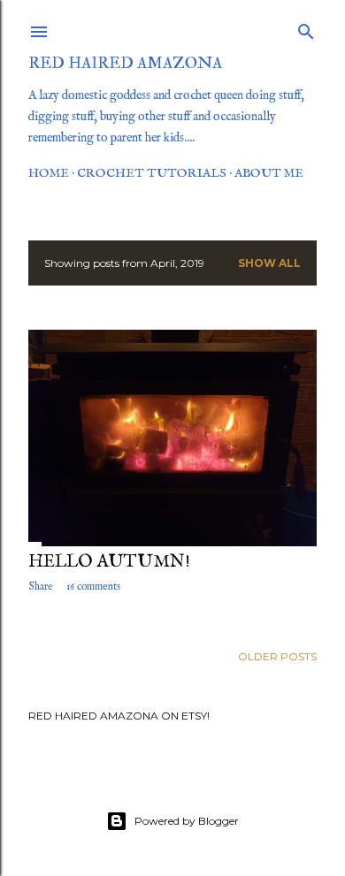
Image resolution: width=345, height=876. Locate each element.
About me (268, 173)
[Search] (306, 28)
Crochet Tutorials (151, 173)
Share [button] (40, 586)
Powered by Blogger (186, 820)
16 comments (93, 586)
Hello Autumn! (109, 562)
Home (48, 173)
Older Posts (277, 656)
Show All (269, 263)
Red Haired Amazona (125, 63)
